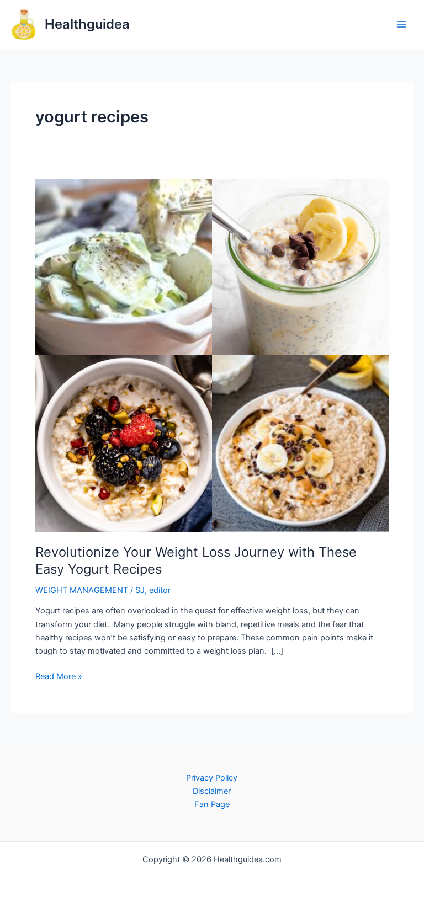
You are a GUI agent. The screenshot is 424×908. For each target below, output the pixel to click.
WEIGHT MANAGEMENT (81, 590)
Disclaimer (212, 791)
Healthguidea (87, 24)
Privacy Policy (211, 778)
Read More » (58, 675)
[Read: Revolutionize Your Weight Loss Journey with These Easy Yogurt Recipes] (212, 355)
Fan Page (212, 804)
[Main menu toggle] (401, 24)
